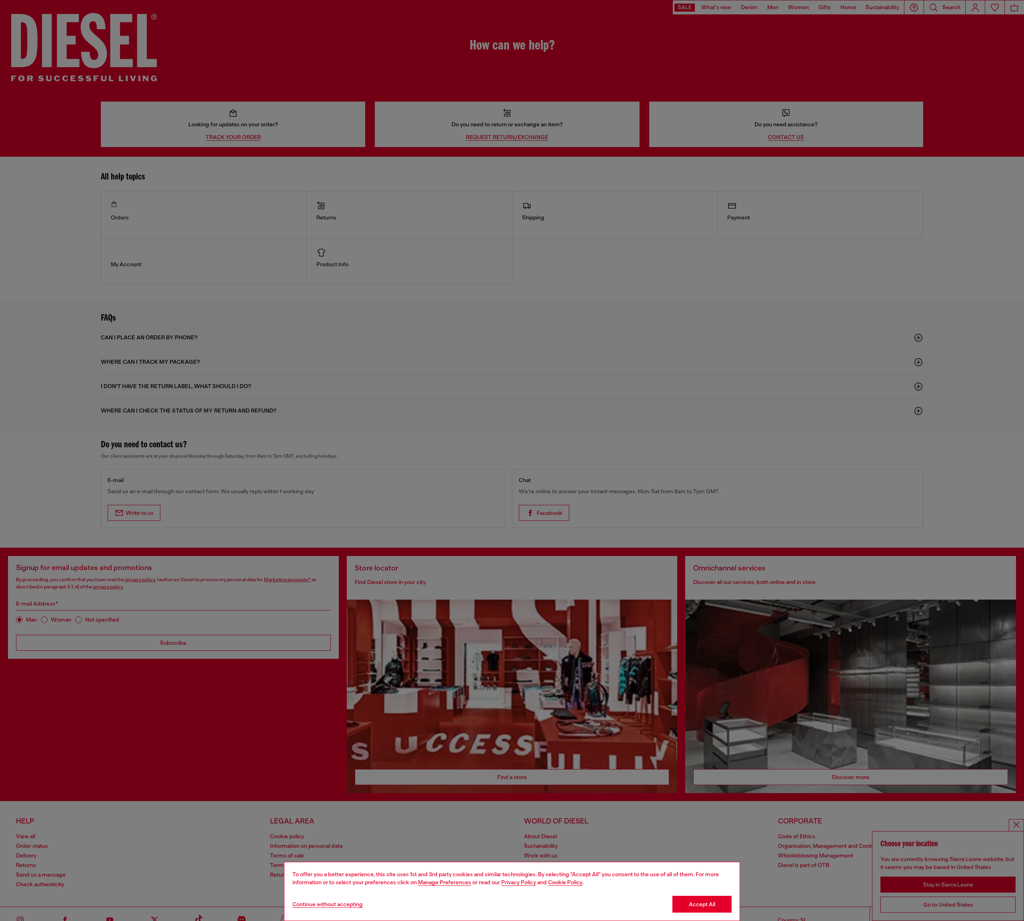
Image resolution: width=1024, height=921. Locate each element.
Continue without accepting (327, 904)
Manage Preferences (444, 882)
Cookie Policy (565, 882)
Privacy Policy (518, 882)
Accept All (702, 904)
